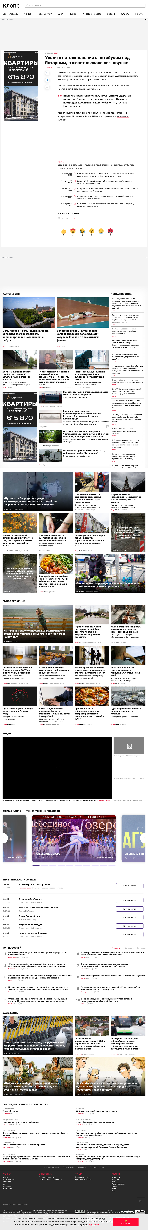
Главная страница (82, 1177)
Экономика (7, 1188)
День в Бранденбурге (29, 916)
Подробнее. (93, 1224)
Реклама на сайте (51, 1167)
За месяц (141, 948)
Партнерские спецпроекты (50, 1179)
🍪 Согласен (125, 1222)
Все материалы (10, 14)
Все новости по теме (68, 213)
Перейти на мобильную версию (15, 1204)
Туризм (73, 14)
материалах (123, 116)
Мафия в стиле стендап (30, 924)
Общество (7, 1182)
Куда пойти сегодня (83, 1179)
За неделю (129, 948)
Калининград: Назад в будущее (34, 884)
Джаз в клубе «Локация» (31, 899)
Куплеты (124, 14)
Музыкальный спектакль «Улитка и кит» (38, 907)
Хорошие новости (92, 14)
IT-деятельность (97, 1167)
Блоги (61, 14)
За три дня (117, 948)
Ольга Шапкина (66, 68)
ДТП (74, 218)
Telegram (115, 1179)
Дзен (113, 1188)
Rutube (114, 1186)
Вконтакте (115, 1177)
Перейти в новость (106, 800)
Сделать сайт (68, 1167)
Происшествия (44, 14)
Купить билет (129, 885)
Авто (4, 1184)
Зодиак (111, 14)
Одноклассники (118, 1184)
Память (139, 14)
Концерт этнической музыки (33, 933)
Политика (7, 1186)
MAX (113, 1182)
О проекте (81, 1167)
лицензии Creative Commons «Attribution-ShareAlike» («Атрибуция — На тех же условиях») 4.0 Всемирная (110, 1212)
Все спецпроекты (46, 1177)
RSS (113, 1191)
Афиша (27, 14)
